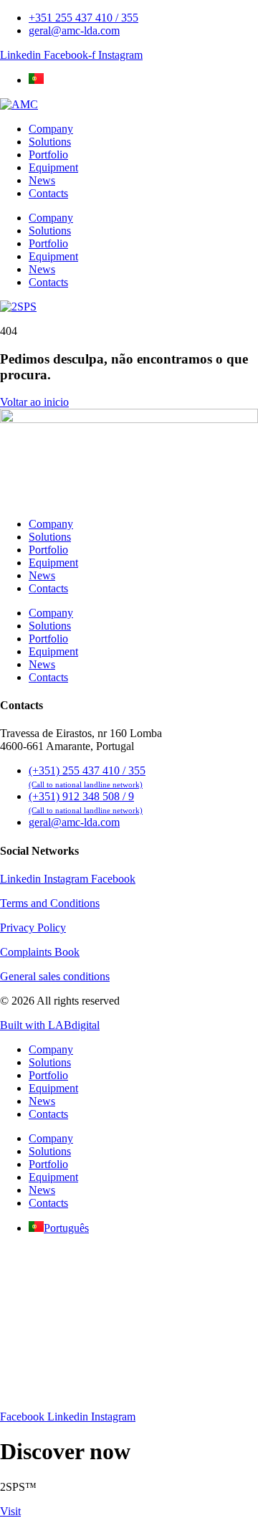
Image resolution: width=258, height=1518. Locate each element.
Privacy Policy (33, 927)
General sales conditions (55, 976)
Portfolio (48, 154)
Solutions (50, 142)
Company (51, 129)
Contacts (48, 193)
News (42, 180)
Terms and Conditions (50, 903)
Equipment (53, 167)
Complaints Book (40, 952)
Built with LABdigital (50, 1025)
